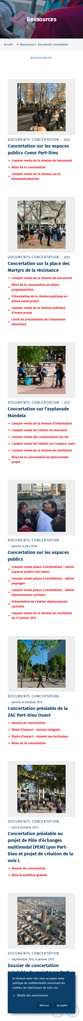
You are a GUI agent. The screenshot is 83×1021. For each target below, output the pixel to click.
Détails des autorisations (32, 995)
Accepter (62, 1005)
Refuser (44, 1005)
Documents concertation (33, 140)
